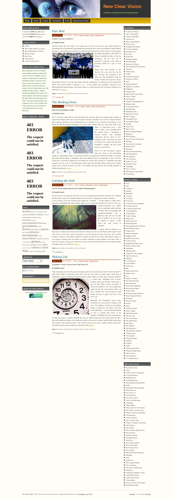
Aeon (127, 183)
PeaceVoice (129, 440)
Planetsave (129, 134)
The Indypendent (131, 321)
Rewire (128, 303)
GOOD (128, 74)
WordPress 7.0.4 (83, 494)
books (44, 211)
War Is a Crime (131, 169)
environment (29, 223)
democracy (36, 217)
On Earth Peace (131, 415)
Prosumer (132, 494)
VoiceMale (129, 166)
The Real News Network (133, 331)
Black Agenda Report (133, 42)
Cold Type (129, 198)
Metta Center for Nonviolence (135, 408)
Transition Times (131, 164)
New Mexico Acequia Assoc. (135, 410)
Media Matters (130, 405)
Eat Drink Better (131, 62)
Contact (45, 20)
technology (82, 248)
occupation (25, 242)
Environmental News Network (135, 226)
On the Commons (131, 418)
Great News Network (132, 77)
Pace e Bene (130, 428)
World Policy (130, 174)
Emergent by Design (132, 64)
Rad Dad (129, 141)
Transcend (129, 470)
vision (44, 247)
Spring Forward (30, 54)
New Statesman (131, 283)
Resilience (129, 298)
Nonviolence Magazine (133, 286)
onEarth (128, 124)
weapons (31, 251)
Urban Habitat (130, 480)
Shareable (129, 455)
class (65, 172)
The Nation (129, 323)
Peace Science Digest (132, 288)
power (82, 329)
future (44, 223)
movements (30, 235)
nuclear (40, 238)
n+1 (127, 276)
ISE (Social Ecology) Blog (134, 94)
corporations (27, 217)
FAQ (67, 20)
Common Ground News (133, 208)
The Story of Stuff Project (134, 468)
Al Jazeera (129, 188)
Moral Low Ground (132, 114)
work (84, 172)
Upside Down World (132, 478)
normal (81, 93)
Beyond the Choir (131, 368)
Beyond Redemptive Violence (34, 51)
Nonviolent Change (132, 122)
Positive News (130, 291)
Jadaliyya (129, 258)
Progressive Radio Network (134, 293)
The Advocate (130, 316)
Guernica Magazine (132, 233)
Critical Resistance (132, 375)
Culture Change (131, 216)
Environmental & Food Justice (135, 67)
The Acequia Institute (132, 463)
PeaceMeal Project (131, 438)
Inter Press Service (132, 256)
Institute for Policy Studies (134, 253)
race (34, 244)
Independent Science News (134, 243)
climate (40, 214)
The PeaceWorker (131, 154)
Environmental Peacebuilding (135, 383)
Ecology (96, 185)
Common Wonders (132, 49)
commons (46, 215)
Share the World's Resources (135, 453)
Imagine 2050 (130, 92)
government (29, 226)
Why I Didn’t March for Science (35, 49)
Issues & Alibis (130, 96)
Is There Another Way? (32, 61)
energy (33, 220)
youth (42, 251)
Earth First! (129, 57)
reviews (39, 244)
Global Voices (130, 72)
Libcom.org (130, 266)
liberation (76, 329)
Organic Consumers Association (136, 423)
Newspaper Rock (131, 119)
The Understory (131, 159)
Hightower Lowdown (132, 87)
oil (30, 242)
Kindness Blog (130, 104)
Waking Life (60, 257)
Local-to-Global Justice (133, 400)
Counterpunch (130, 213)
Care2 (128, 370)
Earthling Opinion (131, 59)
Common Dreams (131, 206)
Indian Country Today (133, 246)
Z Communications (132, 358)
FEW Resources (131, 390)
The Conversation (131, 318)
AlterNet (128, 191)
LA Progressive (131, 261)
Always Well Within (132, 37)
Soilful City (129, 460)
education (26, 219)
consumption (60, 93)
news (66, 248)
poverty (42, 242)
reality (86, 93)
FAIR (127, 385)
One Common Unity (132, 420)
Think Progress (131, 333)
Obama (46, 238)
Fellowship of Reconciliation (135, 388)
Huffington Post (131, 236)
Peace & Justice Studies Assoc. (135, 430)
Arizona (39, 212)
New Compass (130, 117)
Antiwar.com (130, 39)
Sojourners (129, 149)
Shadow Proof (130, 146)
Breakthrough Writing (133, 47)
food (66, 93)
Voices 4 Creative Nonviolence (135, 483)
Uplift (128, 346)
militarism (34, 232)
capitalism (25, 214)
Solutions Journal (131, 308)
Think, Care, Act (131, 161)
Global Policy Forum (132, 228)
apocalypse (59, 172)
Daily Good (129, 218)
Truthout (129, 343)
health (39, 226)
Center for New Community (135, 373)
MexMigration (130, 109)
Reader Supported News (133, 296)
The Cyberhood (131, 465)
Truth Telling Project (132, 475)
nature (40, 236)
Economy (86, 35)
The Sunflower (130, 156)
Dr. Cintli (129, 54)
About (36, 20)
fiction (75, 172)
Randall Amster (99, 35)
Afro (127, 186)
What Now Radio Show (133, 351)
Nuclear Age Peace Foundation (135, 413)
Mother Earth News (132, 271)
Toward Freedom (131, 338)
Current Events (89, 185)
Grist (127, 82)
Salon (128, 306)
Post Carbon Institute (132, 443)
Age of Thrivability (132, 34)
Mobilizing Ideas (131, 111)
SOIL (127, 458)
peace (36, 241)
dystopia (70, 172)
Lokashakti (129, 403)
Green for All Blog (132, 79)
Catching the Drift (63, 180)
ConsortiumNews (131, 211)
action (26, 211)
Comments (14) (59, 333)
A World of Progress (132, 32)
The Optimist (130, 326)
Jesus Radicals (130, 99)
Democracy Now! (131, 221)
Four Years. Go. (131, 393)
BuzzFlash (129, 193)
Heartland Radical (131, 84)
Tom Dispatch (130, 336)
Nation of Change (131, 278)
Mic (127, 268)
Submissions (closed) (81, 20)
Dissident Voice (131, 52)
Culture (81, 35)
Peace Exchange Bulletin (134, 132)
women (37, 251)
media (76, 93)
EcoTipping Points (132, 380)
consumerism (68, 329)
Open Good (129, 127)
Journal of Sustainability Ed (134, 101)
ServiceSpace (130, 450)
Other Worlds (130, 425)
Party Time (28, 56)
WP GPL (148, 494)
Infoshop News (131, 251)
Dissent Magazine (131, 223)
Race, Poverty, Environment (135, 139)
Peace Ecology (130, 433)
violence (36, 247)
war (25, 250)
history (71, 93)
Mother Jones (130, 273)
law (23, 232)
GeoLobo (129, 69)
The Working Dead (64, 102)
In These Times (131, 241)
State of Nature (130, 311)
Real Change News (132, 448)
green (58, 248)
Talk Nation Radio (132, 313)
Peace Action (130, 129)
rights (45, 244)
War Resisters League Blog (134, 171)
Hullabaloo (129, 89)
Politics (92, 35)
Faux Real (58, 31)
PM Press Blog (130, 136)
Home (27, 20)
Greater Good (130, 231)
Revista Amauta (131, 301)
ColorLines (129, 201)
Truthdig (129, 341)
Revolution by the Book (133, 144)
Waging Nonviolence (132, 348)
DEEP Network (131, 378)
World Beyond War (132, 485)
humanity (34, 229)
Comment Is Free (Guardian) (135, 203)
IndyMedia (129, 248)
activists (33, 212)
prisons (29, 244)
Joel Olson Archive (132, 398)
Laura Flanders (130, 263)
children (32, 214)
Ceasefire (129, 196)
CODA (27, 46)
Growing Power (131, 395)
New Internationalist (132, 281)
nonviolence (29, 238)
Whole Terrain (130, 353)
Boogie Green (130, 44)
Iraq (39, 229)
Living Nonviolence (132, 106)
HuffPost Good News (132, 238)
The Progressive (131, 328)
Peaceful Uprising (131, 435)
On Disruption (29, 59)
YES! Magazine (131, 356)
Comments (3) (59, 252)
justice (45, 229)
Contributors (56, 20)
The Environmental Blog (134, 151)
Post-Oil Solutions (131, 445)
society (76, 248)
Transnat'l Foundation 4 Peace (135, 473)
